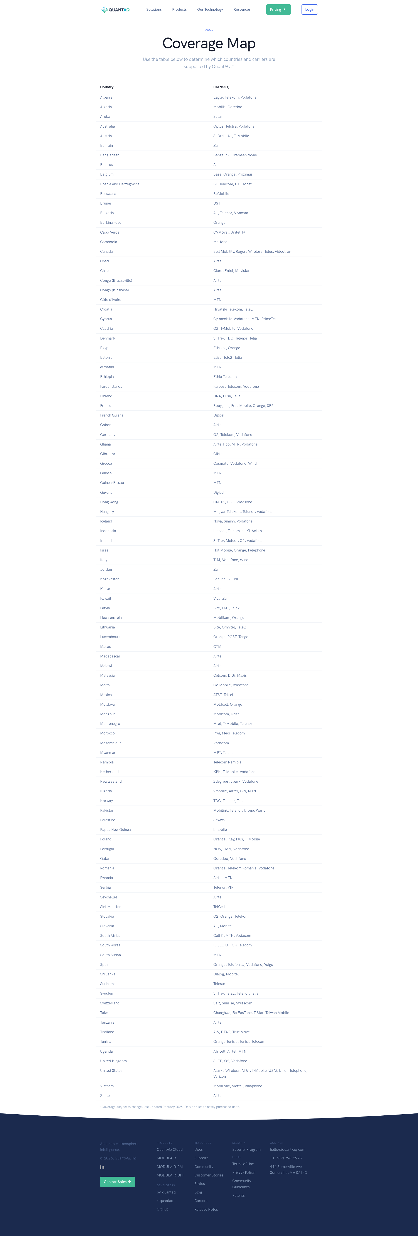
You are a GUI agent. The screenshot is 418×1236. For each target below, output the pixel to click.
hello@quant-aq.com (287, 1149)
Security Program (246, 1149)
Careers (200, 1200)
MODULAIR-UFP (170, 1175)
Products (179, 9)
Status (199, 1183)
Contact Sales (116, 1182)
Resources (242, 9)
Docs (198, 1149)
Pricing (276, 9)
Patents (238, 1195)
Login (309, 9)
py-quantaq (166, 1192)
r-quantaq (165, 1200)
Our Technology (210, 9)
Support (201, 1158)
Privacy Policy (243, 1172)
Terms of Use (243, 1164)
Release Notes (206, 1209)
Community (203, 1166)
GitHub (163, 1209)
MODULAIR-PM (170, 1166)
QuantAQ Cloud (170, 1149)
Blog (198, 1192)
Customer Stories (208, 1175)
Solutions (154, 9)
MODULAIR (166, 1158)
